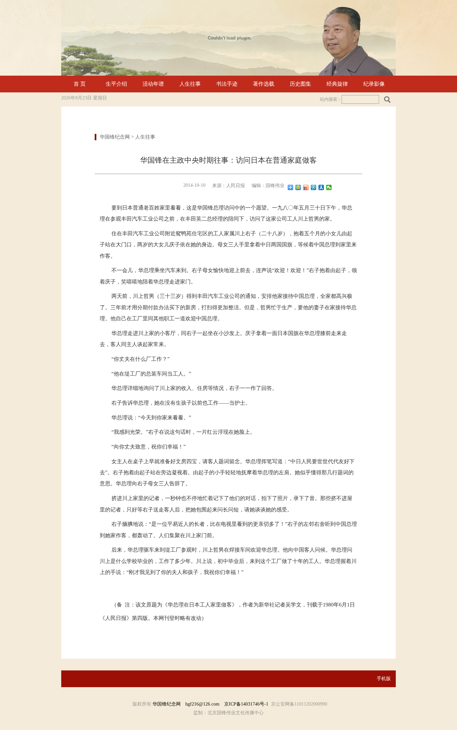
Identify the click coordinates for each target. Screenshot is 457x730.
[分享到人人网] (321, 187)
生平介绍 (116, 84)
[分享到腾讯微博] (313, 187)
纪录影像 (374, 84)
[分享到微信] (329, 187)
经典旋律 (337, 84)
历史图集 (300, 84)
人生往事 (190, 84)
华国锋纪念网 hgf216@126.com (188, 704)
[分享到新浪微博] (306, 187)
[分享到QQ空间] (298, 187)
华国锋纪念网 (115, 137)
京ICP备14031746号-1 (246, 704)
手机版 (384, 678)
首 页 (80, 84)
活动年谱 (153, 84)
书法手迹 (227, 84)
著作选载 (263, 84)
